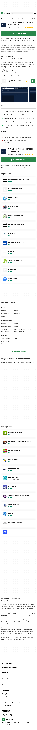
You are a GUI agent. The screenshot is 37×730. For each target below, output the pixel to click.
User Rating (21, 27)
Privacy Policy (5, 694)
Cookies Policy (6, 700)
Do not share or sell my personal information (14, 703)
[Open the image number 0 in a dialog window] (14, 94)
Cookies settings (6, 705)
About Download (6, 676)
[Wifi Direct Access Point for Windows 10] (3, 25)
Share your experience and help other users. (21, 40)
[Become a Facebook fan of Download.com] (3, 715)
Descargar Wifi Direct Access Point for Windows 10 (16, 362)
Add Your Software (7, 679)
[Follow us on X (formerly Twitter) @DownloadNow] (7, 715)
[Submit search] (12, 13)
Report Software (20, 351)
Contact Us (5, 682)
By (11, 27)
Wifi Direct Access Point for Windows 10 (20, 23)
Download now (20, 33)
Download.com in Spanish (9, 685)
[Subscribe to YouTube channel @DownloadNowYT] (10, 715)
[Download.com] (5, 13)
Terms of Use (5, 697)
